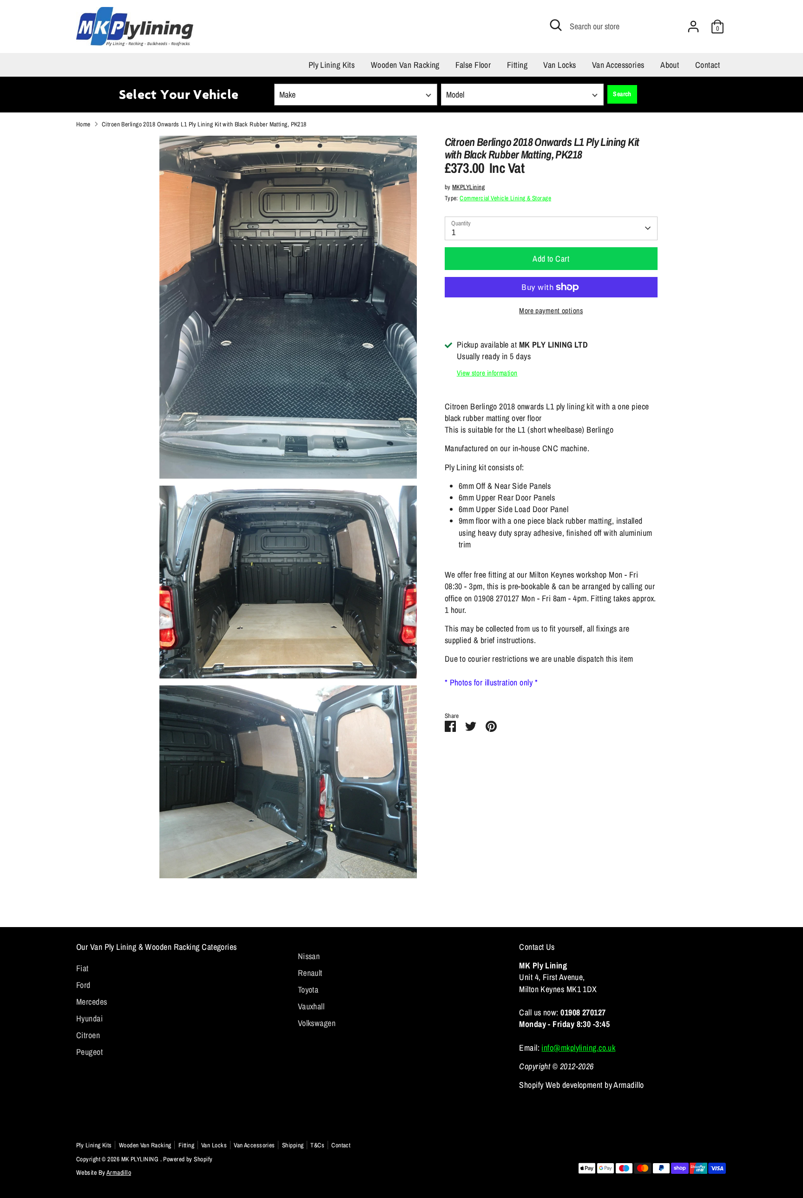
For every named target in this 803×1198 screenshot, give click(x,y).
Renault (310, 973)
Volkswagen (317, 1023)
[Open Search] (555, 25)
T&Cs (317, 1145)
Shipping (293, 1145)
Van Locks (559, 65)
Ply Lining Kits (332, 65)
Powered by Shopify (187, 1159)
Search (622, 94)
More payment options (551, 311)
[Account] (693, 26)
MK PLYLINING (140, 1159)
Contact (707, 65)
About (669, 65)
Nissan (309, 956)
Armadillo (118, 1172)
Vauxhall (311, 1006)
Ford (83, 985)
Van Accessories (618, 65)
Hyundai (89, 1018)
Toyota (308, 989)
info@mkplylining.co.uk (578, 1047)
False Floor (473, 65)
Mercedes (91, 1001)
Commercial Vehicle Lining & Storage (505, 198)
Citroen (88, 1035)
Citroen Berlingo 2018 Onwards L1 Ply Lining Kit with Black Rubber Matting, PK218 (204, 124)
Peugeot (89, 1052)
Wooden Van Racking (405, 65)
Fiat (82, 968)
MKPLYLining (468, 187)
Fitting (517, 65)
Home (83, 124)
